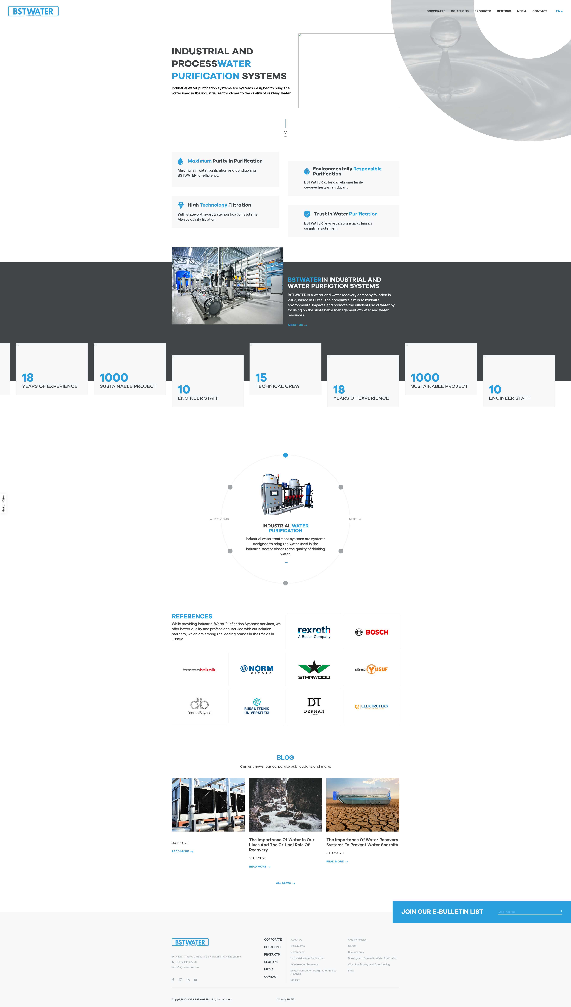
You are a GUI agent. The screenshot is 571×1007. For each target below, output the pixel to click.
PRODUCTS (272, 954)
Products (483, 11)
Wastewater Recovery (304, 964)
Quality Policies (357, 939)
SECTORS (271, 961)
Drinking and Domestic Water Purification (372, 958)
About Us (296, 939)
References (297, 951)
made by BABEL (285, 999)
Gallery (295, 979)
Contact (539, 11)
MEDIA (268, 969)
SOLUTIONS (272, 946)
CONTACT (271, 976)
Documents (298, 945)
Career (352, 945)
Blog (351, 970)
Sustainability (356, 951)
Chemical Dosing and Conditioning (369, 964)
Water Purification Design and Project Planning (313, 972)
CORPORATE (273, 939)
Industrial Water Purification (307, 958)
